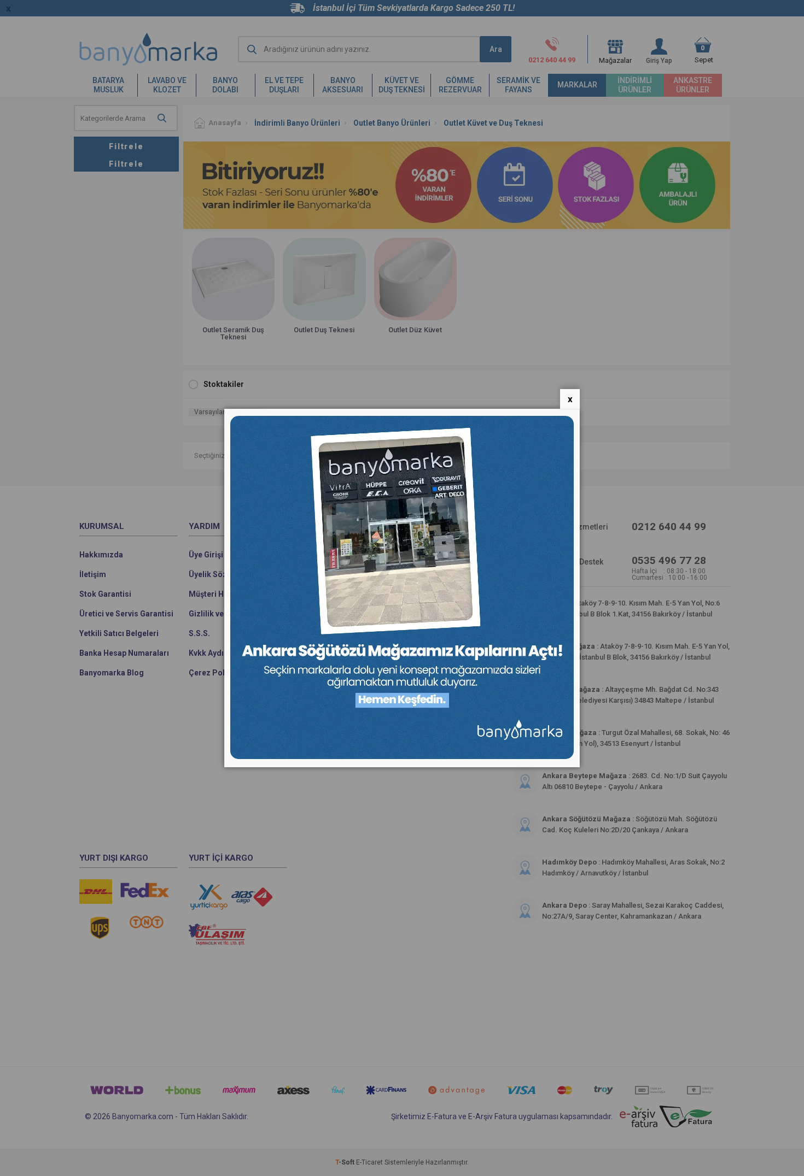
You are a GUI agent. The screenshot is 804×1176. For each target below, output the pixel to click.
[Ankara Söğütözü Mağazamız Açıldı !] (402, 756)
